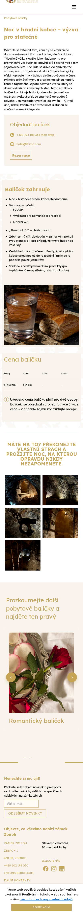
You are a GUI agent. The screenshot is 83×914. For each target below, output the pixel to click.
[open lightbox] (23, 490)
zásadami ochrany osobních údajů (46, 899)
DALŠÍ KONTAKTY (17, 880)
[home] (22, 3)
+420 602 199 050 (16, 865)
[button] (74, 7)
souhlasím (41, 907)
